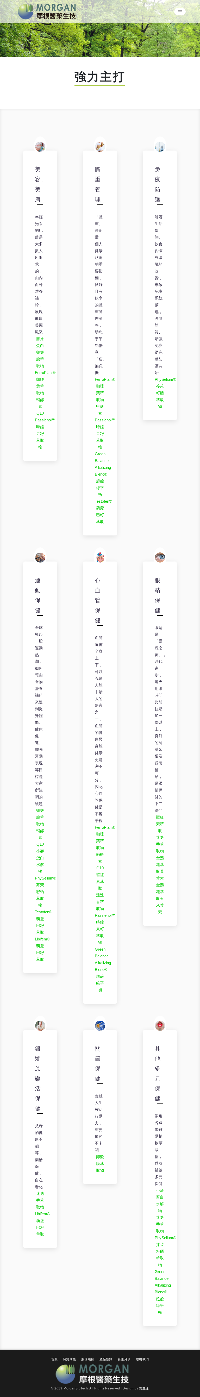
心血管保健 (98, 600)
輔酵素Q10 (40, 406)
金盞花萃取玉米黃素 (160, 898)
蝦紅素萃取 (100, 881)
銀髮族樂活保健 (38, 1078)
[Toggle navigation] (180, 11)
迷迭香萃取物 (100, 902)
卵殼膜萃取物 (40, 359)
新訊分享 (124, 1359)
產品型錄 (106, 1359)
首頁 (54, 1359)
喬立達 (144, 1388)
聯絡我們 (142, 1359)
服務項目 (87, 1359)
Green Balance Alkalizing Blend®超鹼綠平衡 (103, 474)
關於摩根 (69, 1359)
